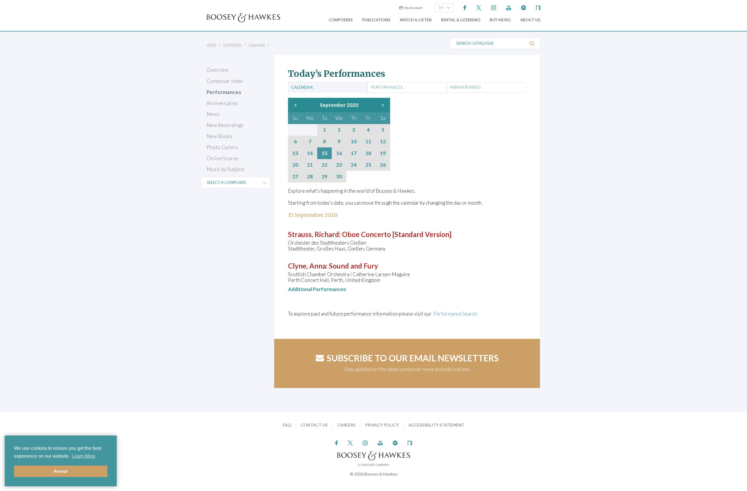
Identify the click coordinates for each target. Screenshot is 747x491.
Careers (346, 424)
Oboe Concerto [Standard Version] (396, 234)
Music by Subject (225, 169)
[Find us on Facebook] (465, 7)
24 (354, 165)
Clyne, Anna (307, 266)
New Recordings (225, 125)
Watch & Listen (416, 20)
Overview (218, 70)
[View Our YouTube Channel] (508, 7)
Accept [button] (61, 471)
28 (310, 177)
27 (295, 177)
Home (211, 44)
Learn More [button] (83, 456)
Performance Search (455, 314)
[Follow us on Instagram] (493, 7)
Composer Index (225, 81)
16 (339, 153)
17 (354, 153)
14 (310, 153)
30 (339, 177)
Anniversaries (222, 103)
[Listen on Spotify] (523, 7)
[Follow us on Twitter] (478, 7)
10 (354, 141)
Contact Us (314, 424)
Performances (224, 92)
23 (339, 165)
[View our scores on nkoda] (538, 7)
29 (324, 177)
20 (295, 165)
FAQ (287, 424)
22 (324, 165)
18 (368, 153)
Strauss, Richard (313, 234)
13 (295, 153)
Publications (376, 20)
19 (383, 153)
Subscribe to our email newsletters (413, 358)
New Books (219, 136)
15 (324, 153)
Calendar (257, 44)
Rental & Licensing (460, 20)
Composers (341, 20)
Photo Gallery (222, 147)
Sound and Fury (353, 266)
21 (310, 165)
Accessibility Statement (436, 424)
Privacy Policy (382, 424)
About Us (530, 20)
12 (383, 141)
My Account (413, 8)
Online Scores (222, 158)
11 (368, 141)
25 (368, 165)
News (213, 114)
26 (383, 165)
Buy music (500, 20)
